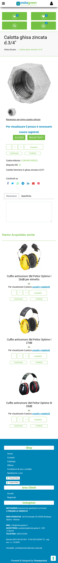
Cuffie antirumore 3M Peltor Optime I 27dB (29, 341)
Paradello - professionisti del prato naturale (24, 548)
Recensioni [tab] (11, 196)
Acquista (33, 147)
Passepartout (40, 560)
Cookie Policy (14, 483)
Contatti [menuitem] (11, 457)
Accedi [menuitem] (10, 493)
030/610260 (22, 534)
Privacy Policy (14, 478)
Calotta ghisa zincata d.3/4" (30, 49)
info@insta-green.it (19, 525)
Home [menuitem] (10, 453)
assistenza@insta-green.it (29, 528)
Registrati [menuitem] (11, 497)
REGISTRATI (36, 137)
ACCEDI (19, 137)
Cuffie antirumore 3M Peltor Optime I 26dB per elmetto (29, 278)
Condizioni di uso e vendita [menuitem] (19, 469)
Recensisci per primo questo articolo (23, 119)
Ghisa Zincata (10, 49)
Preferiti (32, 153)
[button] (29, 83)
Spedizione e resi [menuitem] (15, 473)
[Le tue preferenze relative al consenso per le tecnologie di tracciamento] (53, 558)
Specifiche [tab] (26, 196)
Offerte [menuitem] (10, 465)
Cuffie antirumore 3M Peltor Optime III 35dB (29, 404)
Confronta (14, 153)
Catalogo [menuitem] (11, 461)
